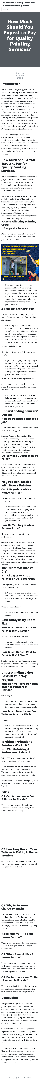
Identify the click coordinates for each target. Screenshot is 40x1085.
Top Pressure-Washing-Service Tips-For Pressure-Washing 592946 (18, 4)
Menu (5, 9)
